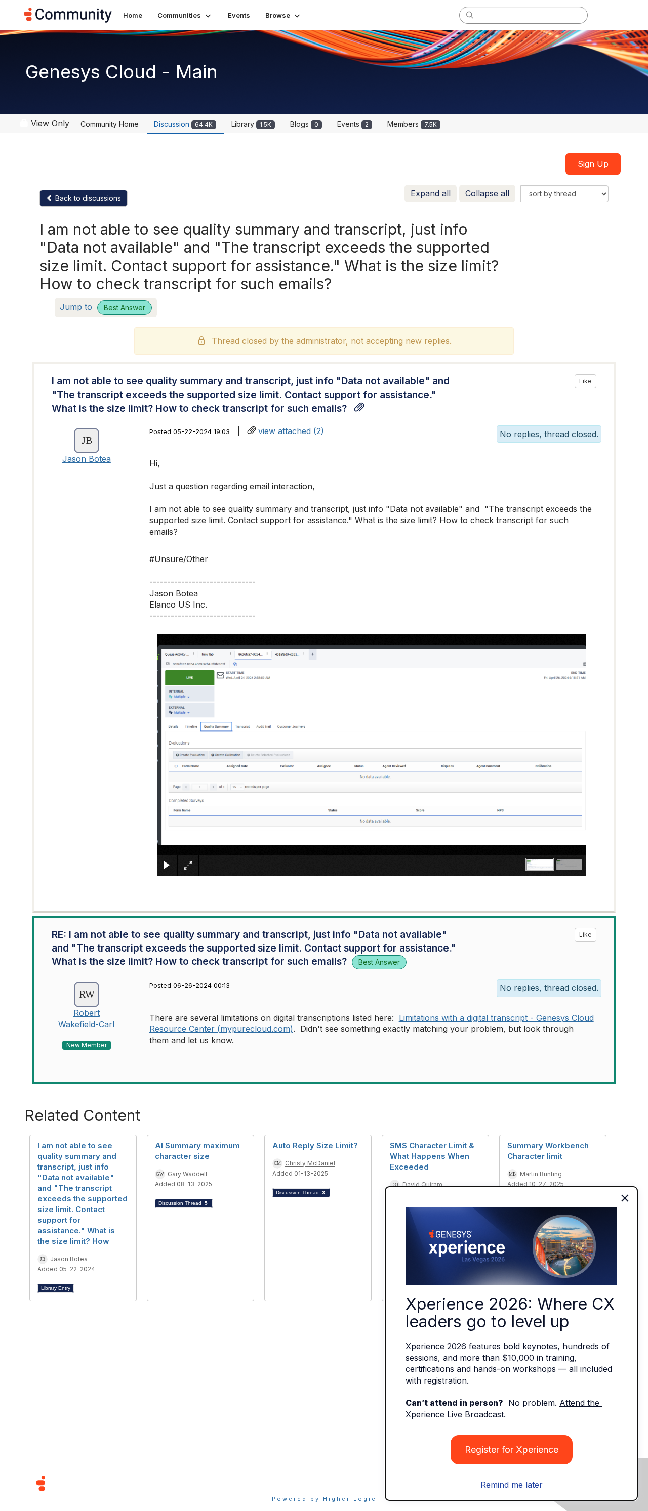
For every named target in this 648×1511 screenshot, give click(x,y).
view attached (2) (291, 431)
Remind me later (511, 1485)
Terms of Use (288, 1483)
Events (353, 124)
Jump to (102, 306)
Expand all (431, 193)
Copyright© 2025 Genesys (110, 1483)
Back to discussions (87, 198)
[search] (469, 15)
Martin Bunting (541, 1174)
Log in (611, 15)
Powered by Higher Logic (324, 1498)
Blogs (304, 124)
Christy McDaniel (310, 1163)
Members (412, 124)
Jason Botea (86, 459)
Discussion (183, 124)
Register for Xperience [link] (511, 1449)
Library (251, 124)
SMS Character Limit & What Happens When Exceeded (432, 1156)
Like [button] (585, 381)
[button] (185, 15)
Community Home (109, 124)
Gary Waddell (187, 1174)
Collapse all (487, 193)
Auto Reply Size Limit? (315, 1145)
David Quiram (422, 1184)
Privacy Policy (356, 1483)
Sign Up (593, 164)
